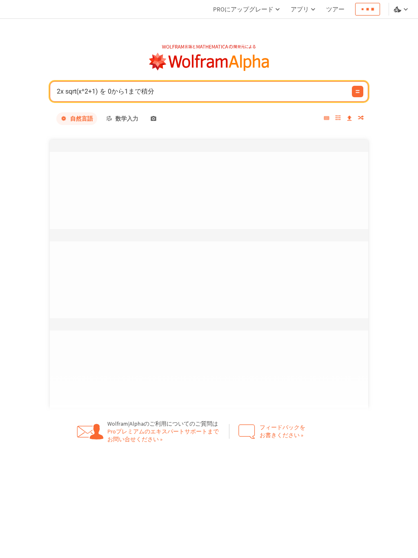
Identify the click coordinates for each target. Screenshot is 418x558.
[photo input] (153, 118)
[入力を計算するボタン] (357, 91)
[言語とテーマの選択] (401, 9)
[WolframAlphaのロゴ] (209, 62)
